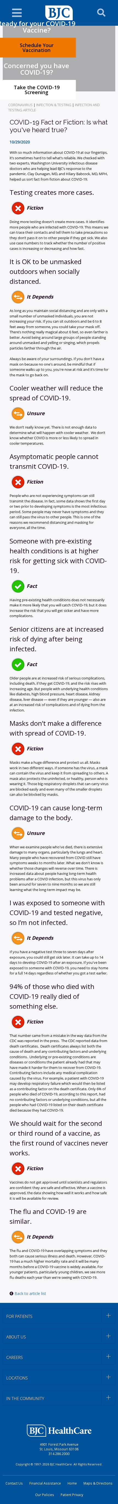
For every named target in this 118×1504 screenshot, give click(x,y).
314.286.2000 (59, 1453)
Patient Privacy (72, 1495)
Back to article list (29, 1293)
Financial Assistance (45, 1483)
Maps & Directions (98, 1483)
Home (72, 1483)
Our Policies (44, 1495)
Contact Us (14, 1483)
